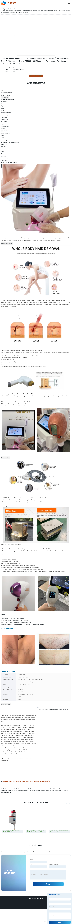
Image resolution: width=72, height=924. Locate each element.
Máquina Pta (65, 790)
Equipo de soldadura (6, 792)
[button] (65, 3)
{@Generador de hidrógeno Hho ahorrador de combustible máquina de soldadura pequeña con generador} (27, 781)
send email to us (37, 75)
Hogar (4, 9)
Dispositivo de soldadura (39, 790)
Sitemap (46, 907)
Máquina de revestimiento (7, 788)
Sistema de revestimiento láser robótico (23, 790)
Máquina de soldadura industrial (54, 790)
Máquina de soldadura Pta (52, 788)
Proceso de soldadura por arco (37, 788)
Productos (10, 9)
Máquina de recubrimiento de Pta (22, 788)
